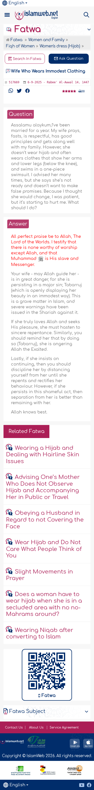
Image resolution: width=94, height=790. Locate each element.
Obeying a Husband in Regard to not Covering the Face (45, 519)
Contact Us (14, 727)
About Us (36, 727)
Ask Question (70, 58)
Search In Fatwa (26, 59)
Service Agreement (64, 727)
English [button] (16, 3)
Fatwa (26, 29)
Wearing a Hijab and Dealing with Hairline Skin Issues (42, 454)
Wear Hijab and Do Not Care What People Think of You (44, 549)
